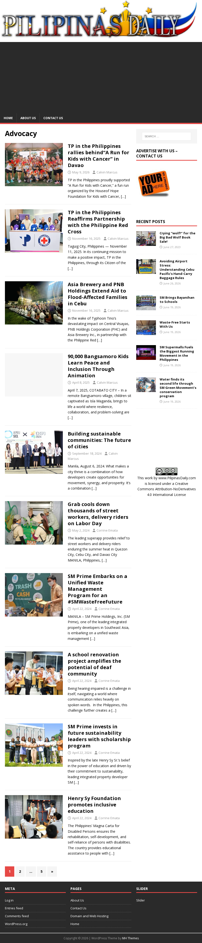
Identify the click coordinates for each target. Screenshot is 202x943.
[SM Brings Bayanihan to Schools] (146, 307)
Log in (9, 900)
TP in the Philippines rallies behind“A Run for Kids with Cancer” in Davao (98, 156)
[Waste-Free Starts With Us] (146, 332)
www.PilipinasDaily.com (177, 478)
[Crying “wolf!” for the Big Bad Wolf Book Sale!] (146, 243)
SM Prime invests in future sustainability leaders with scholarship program (99, 736)
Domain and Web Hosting (89, 916)
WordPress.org (16, 924)
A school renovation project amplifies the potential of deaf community (94, 664)
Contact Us (53, 118)
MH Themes (130, 938)
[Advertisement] (101, 76)
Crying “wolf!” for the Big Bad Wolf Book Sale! (177, 237)
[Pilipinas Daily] (101, 36)
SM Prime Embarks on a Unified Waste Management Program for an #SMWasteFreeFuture (97, 589)
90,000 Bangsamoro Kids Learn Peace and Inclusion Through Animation (98, 366)
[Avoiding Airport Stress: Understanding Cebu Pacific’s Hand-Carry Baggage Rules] (146, 271)
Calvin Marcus (107, 172)
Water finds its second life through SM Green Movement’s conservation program (178, 387)
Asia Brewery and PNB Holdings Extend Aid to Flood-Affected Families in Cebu (97, 294)
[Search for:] (166, 136)
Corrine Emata (107, 530)
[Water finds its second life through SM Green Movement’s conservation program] (146, 389)
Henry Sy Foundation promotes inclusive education (94, 804)
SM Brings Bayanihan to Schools (177, 299)
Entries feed (14, 908)
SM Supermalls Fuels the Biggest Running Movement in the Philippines (177, 353)
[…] (123, 196)
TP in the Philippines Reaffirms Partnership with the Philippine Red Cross (98, 222)
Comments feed (17, 916)
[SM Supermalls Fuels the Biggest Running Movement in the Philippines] (146, 357)
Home (8, 118)
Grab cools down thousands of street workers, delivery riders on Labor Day (98, 514)
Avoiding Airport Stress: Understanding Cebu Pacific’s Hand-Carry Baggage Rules (177, 269)
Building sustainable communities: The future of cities (99, 440)
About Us (28, 118)
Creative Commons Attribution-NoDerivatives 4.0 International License (166, 489)
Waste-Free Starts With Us (175, 324)
